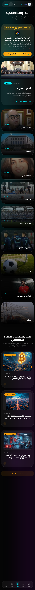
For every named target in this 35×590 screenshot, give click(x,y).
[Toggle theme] (11, 4)
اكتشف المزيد (18, 473)
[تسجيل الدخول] (15, 4)
